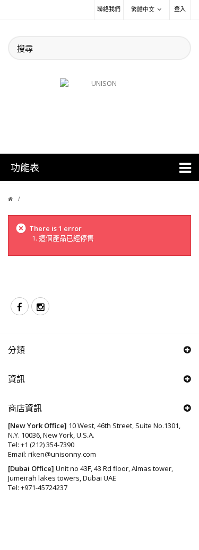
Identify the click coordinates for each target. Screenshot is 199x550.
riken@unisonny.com (62, 454)
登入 (180, 9)
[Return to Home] (16, 199)
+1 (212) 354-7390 (47, 444)
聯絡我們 (108, 9)
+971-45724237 (44, 487)
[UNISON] (100, 109)
